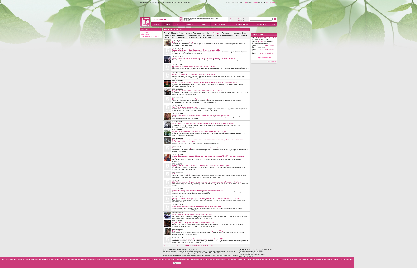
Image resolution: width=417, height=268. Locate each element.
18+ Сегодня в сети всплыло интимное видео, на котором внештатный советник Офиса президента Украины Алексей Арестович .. (207, 125)
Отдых (166, 37)
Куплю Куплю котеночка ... (263, 46)
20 (177, 245)
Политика (225, 33)
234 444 (255, 2)
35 (207, 245)
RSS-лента (145, 34)
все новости (187, 20)
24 (185, 245)
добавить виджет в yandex (150, 36)
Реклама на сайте (271, 2)
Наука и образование (225, 35)
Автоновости (186, 33)
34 (205, 245)
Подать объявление (264, 57)
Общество (175, 33)
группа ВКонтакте (147, 33)
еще (273, 24)
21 (179, 245)
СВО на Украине (242, 24)
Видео (177, 24)
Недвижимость (241, 35)
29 (196, 245)
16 (169, 245)
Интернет (201, 35)
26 (190, 245)
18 (173, 245)
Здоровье (181, 35)
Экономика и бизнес (239, 33)
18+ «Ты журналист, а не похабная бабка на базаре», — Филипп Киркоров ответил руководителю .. (207, 59)
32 (202, 245)
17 (171, 245)
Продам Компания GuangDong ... (264, 38)
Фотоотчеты (189, 24)
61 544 (245, 2)
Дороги (181, 37)
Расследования (220, 24)
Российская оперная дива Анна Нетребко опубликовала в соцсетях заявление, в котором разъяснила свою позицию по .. (208, 200)
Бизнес (156, 24)
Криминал (203, 24)
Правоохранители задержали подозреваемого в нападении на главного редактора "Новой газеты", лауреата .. (208, 158)
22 (181, 245)
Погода (173, 37)
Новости (167, 24)
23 (183, 245)
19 (175, 245)
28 (194, 245)
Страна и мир (169, 35)
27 (192, 245)
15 (167, 245)
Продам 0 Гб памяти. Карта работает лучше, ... (262, 42)
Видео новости (191, 37)
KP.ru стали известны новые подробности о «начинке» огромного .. (207, 141)
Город (166, 33)
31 (200, 245)
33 (203, 245)
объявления (273, 61)
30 (198, 245)
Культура (210, 35)
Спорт (209, 33)
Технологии (191, 35)
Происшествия (198, 33)
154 (212, 245)
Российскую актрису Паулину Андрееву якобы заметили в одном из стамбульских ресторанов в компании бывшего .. (210, 183)
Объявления (261, 24)
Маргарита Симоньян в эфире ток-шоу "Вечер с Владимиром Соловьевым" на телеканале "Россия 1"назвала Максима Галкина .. (207, 84)
